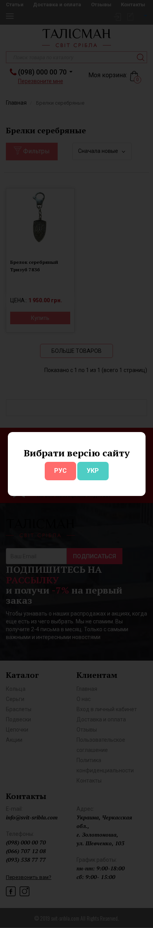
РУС (60, 470)
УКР (93, 470)
